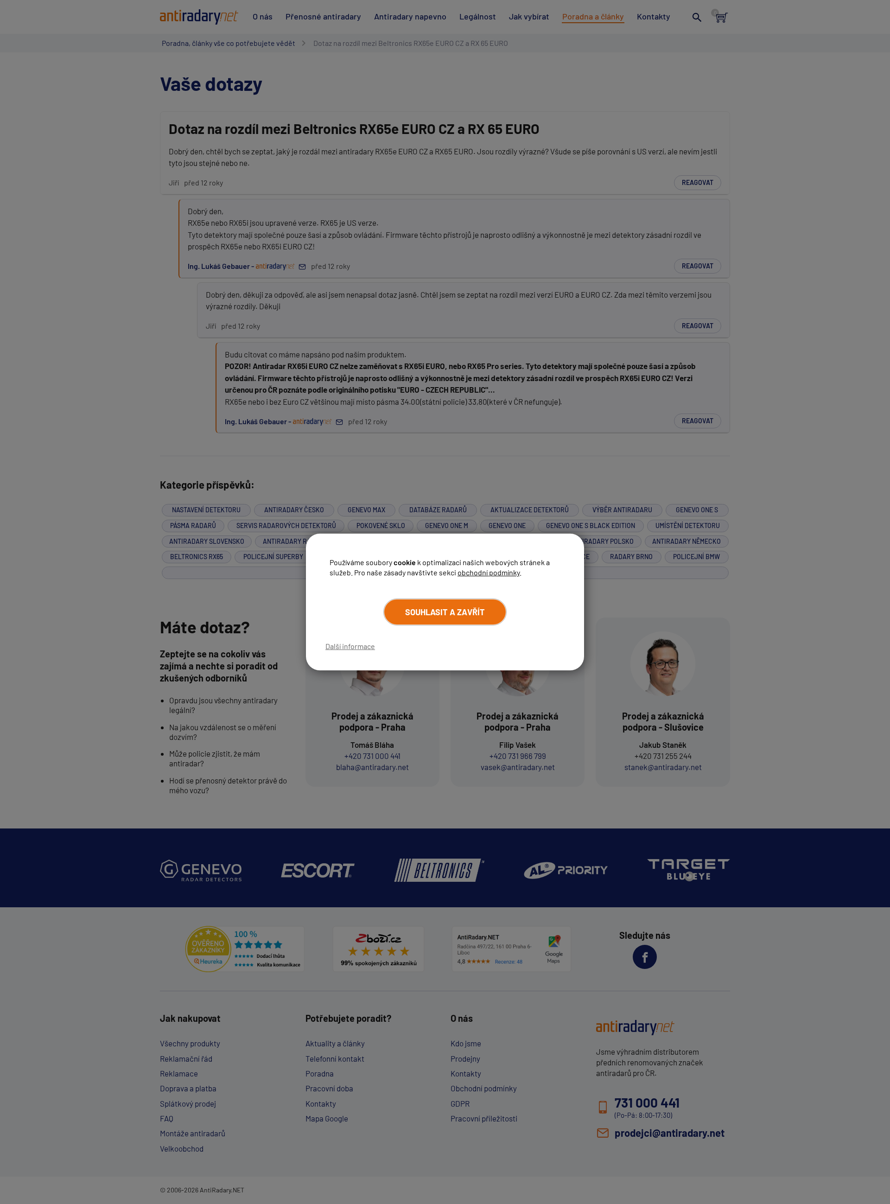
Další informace (350, 646)
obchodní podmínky (489, 572)
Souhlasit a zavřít (445, 612)
